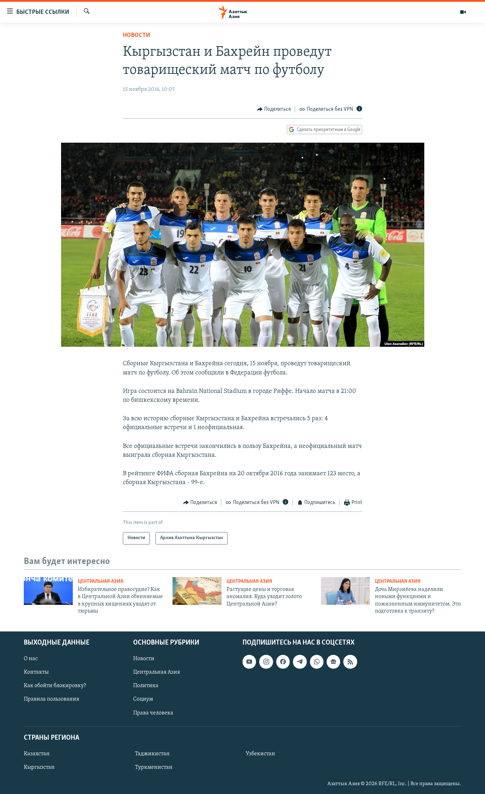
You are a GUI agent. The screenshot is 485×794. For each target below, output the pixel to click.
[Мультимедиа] (463, 12)
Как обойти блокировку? (55, 686)
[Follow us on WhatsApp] (316, 661)
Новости (136, 35)
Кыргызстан (39, 767)
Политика (145, 686)
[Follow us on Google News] (333, 661)
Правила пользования (51, 699)
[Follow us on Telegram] (299, 661)
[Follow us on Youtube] (249, 661)
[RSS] (350, 661)
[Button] (274, 109)
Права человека (153, 713)
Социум (143, 699)
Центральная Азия (101, 581)
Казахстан (37, 753)
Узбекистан (260, 753)
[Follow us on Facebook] (283, 661)
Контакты (36, 672)
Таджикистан (152, 753)
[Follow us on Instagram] (266, 661)
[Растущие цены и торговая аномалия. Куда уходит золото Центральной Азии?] (197, 591)
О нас (31, 659)
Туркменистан (154, 767)
